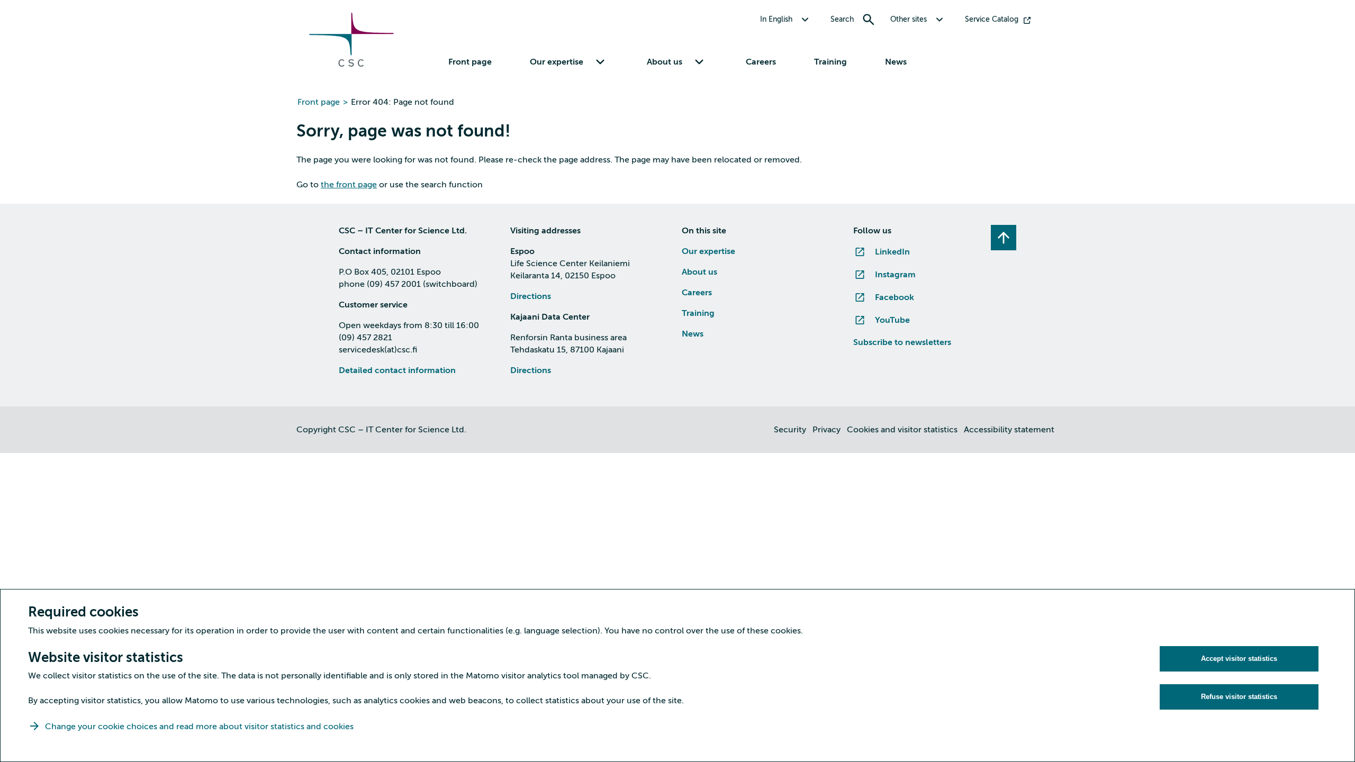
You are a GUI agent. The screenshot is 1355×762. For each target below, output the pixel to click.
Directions (530, 296)
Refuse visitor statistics (1239, 697)
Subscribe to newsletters (902, 342)
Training (830, 62)
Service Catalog (991, 19)
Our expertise (708, 251)
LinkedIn (892, 252)
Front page (470, 62)
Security (790, 429)
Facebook (894, 297)
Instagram (895, 274)
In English (776, 19)
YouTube (892, 320)
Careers (761, 62)
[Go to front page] (351, 64)
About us (699, 272)
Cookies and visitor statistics (902, 429)
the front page (349, 184)
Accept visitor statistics (1239, 659)
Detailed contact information (397, 370)
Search (842, 19)
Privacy (826, 429)
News (896, 62)
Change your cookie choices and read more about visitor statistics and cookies (199, 726)
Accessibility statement (1009, 429)
